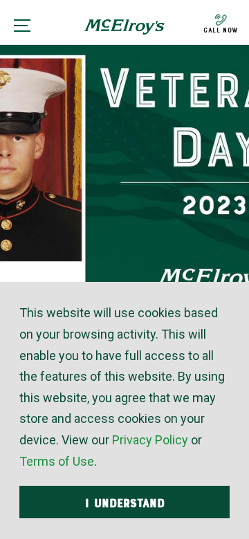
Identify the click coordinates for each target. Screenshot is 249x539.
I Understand (125, 503)
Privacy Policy (150, 440)
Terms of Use (56, 461)
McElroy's (124, 31)
